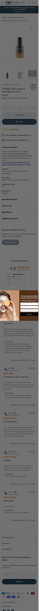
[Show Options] (37, 310)
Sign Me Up (29, 314)
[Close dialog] (38, 291)
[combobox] (29, 310)
